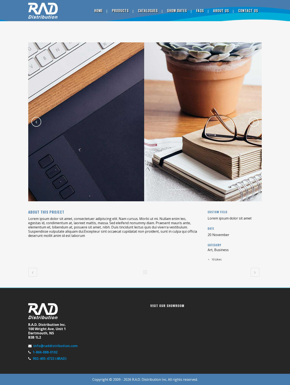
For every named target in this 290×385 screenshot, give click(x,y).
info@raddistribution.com (55, 345)
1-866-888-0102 (45, 352)
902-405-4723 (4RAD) (49, 358)
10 (216, 259)
